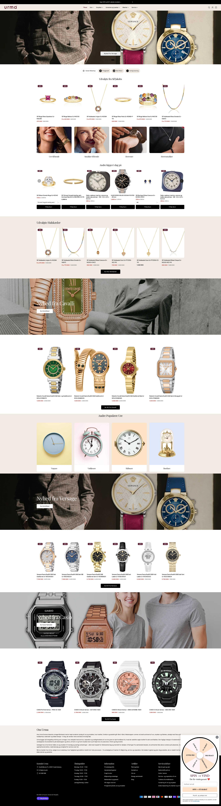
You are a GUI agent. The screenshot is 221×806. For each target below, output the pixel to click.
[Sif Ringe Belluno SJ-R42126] (73, 99)
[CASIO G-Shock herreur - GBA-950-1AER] (166, 684)
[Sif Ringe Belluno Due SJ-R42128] (148, 99)
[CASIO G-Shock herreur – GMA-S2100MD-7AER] (129, 684)
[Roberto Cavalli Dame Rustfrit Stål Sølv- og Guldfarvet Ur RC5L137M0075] (54, 370)
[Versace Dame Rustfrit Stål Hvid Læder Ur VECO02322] (148, 557)
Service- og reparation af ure (167, 776)
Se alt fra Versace (110, 586)
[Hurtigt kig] (57, 88)
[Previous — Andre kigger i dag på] (39, 181)
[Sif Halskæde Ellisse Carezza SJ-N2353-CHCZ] (98, 243)
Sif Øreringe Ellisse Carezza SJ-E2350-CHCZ (145, 196)
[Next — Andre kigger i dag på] (181, 181)
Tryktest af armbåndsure (165, 779)
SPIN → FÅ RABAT (200, 789)
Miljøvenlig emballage (111, 776)
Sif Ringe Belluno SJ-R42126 (70, 116)
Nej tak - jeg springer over (200, 795)
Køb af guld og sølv (164, 767)
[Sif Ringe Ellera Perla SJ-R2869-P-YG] (123, 99)
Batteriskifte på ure (164, 770)
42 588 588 (42, 773)
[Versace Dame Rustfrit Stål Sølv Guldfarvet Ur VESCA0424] (48, 557)
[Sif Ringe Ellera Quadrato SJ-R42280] (48, 99)
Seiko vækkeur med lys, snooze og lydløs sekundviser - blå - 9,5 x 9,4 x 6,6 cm (171, 197)
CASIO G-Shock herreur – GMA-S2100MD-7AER (126, 710)
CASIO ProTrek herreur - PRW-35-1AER (49, 710)
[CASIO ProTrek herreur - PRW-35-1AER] (54, 684)
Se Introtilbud (44, 311)
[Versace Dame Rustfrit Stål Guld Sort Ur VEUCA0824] (173, 557)
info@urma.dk (43, 770)
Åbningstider (135, 767)
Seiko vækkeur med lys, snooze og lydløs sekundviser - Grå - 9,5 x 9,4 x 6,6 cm (97, 197)
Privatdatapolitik (109, 767)
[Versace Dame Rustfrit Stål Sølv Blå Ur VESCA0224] (73, 557)
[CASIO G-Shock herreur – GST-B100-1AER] (91, 684)
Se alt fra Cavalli (110, 407)
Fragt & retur (108, 773)
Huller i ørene (162, 773)
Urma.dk (44, 795)
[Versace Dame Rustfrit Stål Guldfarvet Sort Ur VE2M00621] (98, 557)
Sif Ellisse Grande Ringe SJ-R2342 (47, 195)
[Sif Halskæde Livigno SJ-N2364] (98, 99)
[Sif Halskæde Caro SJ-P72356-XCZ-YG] (123, 243)
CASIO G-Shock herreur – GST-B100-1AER (87, 710)
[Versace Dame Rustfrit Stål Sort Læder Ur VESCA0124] (123, 557)
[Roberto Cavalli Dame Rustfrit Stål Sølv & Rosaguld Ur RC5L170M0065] (166, 370)
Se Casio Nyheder (46, 625)
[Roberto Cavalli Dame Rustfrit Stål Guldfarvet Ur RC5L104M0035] (91, 370)
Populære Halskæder (110, 56)
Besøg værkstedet (137, 776)
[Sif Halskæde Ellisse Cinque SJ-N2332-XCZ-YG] (173, 243)
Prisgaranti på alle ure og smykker (114, 786)
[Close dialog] (217, 737)
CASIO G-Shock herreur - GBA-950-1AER (162, 710)
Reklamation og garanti (111, 779)
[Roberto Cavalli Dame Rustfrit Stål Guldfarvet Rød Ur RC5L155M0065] (129, 370)
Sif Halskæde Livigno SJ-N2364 (97, 116)
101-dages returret (110, 782)
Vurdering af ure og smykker (167, 782)
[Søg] (209, 7)
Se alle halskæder (110, 271)
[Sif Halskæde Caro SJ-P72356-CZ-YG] (148, 243)
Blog (132, 779)
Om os (133, 773)
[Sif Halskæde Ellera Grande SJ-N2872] (173, 99)
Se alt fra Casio (110, 719)
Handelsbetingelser (110, 770)
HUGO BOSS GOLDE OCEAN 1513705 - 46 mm (122, 196)
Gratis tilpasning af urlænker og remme (170, 786)
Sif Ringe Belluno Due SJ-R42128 (147, 116)
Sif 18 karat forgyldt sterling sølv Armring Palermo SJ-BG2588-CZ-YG (72, 196)
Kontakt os (134, 770)
